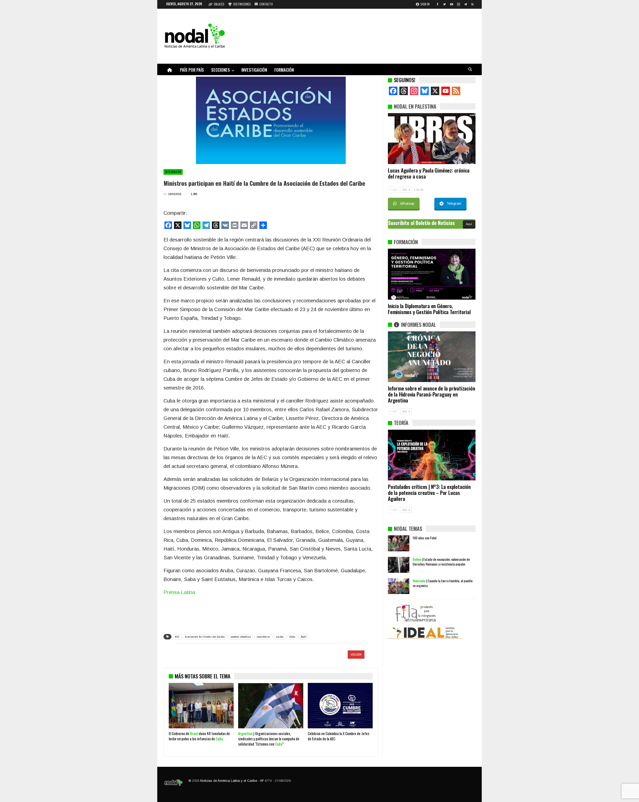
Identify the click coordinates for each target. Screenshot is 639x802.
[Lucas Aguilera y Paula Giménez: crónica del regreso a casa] (432, 138)
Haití (303, 636)
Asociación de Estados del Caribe (205, 636)
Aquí (469, 223)
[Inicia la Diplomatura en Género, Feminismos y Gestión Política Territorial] (432, 274)
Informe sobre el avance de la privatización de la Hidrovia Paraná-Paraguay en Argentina (431, 394)
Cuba (292, 636)
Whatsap (407, 203)
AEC (177, 636)
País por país (192, 70)
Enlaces (219, 3)
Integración (173, 172)
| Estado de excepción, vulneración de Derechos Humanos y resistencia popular (441, 562)
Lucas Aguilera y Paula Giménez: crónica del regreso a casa (429, 173)
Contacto (266, 3)
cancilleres (263, 636)
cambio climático (240, 636)
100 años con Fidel (424, 537)
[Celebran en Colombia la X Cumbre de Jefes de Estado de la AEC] (340, 705)
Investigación (254, 70)
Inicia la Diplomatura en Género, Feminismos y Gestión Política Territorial (429, 309)
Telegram (454, 203)
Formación (284, 70)
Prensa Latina (179, 592)
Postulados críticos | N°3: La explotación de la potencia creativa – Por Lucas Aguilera (429, 492)
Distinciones (242, 3)
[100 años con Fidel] (398, 543)
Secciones (220, 70)
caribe (280, 636)
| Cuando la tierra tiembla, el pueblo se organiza (443, 583)
